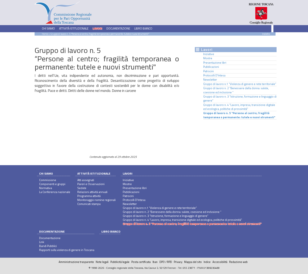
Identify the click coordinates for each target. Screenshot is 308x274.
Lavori (127, 173)
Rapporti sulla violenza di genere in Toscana (66, 250)
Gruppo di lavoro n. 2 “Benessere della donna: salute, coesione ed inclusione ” (236, 90)
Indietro (266, 34)
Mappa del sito (193, 262)
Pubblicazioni (211, 67)
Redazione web (238, 262)
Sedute (81, 188)
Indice (207, 262)
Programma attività (89, 196)
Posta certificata (141, 262)
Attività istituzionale (93, 173)
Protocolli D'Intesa (214, 75)
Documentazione (52, 231)
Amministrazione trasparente (76, 262)
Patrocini (208, 71)
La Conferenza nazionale (54, 192)
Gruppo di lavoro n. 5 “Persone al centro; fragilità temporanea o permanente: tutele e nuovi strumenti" (239, 115)
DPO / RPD (165, 262)
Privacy (178, 262)
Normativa (45, 188)
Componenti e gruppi (52, 184)
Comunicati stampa (89, 204)
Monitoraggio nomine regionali (96, 200)
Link (41, 242)
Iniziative (208, 54)
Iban (155, 262)
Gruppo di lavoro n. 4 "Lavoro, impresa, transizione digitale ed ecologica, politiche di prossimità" (239, 107)
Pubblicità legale (119, 262)
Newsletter (210, 79)
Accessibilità (219, 262)
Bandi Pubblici (48, 246)
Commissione (47, 180)
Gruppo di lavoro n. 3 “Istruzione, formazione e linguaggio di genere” (240, 98)
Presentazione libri (214, 62)
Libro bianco (143, 28)
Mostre (207, 58)
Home (45, 34)
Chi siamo (46, 173)
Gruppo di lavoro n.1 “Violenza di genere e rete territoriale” (239, 84)
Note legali (102, 262)
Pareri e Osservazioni (91, 184)
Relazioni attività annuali (92, 192)
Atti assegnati (85, 180)
